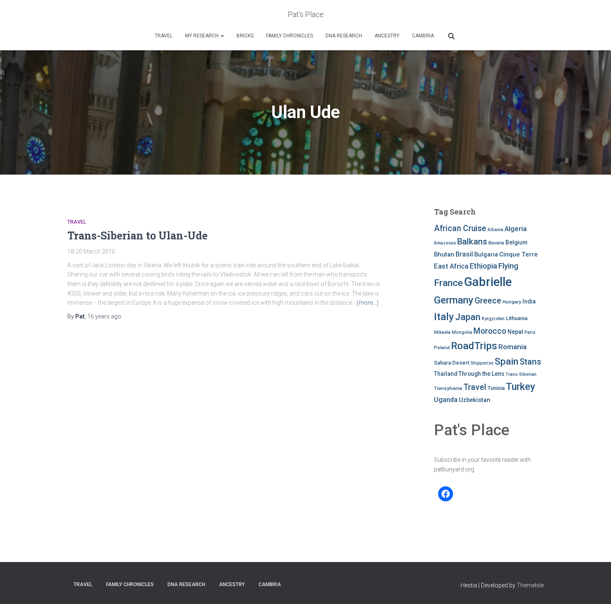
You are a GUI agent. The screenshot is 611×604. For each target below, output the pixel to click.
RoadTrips (474, 346)
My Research (202, 36)
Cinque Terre (518, 254)
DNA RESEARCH (343, 36)
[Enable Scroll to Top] (594, 587)
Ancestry (386, 36)
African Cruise (460, 228)
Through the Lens (481, 373)
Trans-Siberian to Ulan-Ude (137, 235)
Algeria (516, 228)
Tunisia (496, 388)
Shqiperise (482, 363)
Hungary (512, 302)
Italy (444, 317)
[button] (222, 36)
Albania (495, 229)
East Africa (451, 266)
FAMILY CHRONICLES (289, 36)
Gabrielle (488, 282)
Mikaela (442, 332)
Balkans (472, 242)
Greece (488, 301)
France (448, 282)
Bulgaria (486, 254)
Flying (508, 266)
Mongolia (462, 332)
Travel (163, 36)
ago (104, 316)
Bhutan (444, 254)
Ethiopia (483, 265)
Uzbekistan (474, 400)
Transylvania (448, 388)
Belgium (516, 242)
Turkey (520, 386)
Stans (530, 362)
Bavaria (496, 243)
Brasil (464, 254)
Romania (512, 347)
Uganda (446, 400)
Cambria (423, 36)
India (529, 301)
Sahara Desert (451, 363)
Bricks (245, 36)
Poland (442, 347)
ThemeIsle (530, 585)
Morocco (489, 331)
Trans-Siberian (521, 374)
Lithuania (516, 318)
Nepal (515, 331)
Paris (530, 332)
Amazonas (445, 243)
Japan (467, 317)
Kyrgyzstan (493, 318)
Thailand (445, 373)
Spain (506, 361)
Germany (453, 300)
